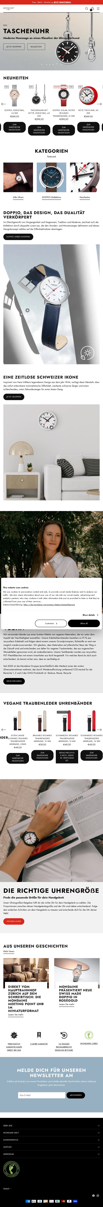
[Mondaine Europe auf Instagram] (98, 1196)
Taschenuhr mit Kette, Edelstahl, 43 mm (39, 113)
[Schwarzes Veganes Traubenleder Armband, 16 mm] (67, 721)
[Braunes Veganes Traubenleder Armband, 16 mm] (42, 721)
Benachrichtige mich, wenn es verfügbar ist (67, 756)
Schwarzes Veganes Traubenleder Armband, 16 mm (67, 738)
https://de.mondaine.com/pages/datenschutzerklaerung (49, 604)
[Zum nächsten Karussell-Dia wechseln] (61, 64)
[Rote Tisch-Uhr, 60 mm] (88, 95)
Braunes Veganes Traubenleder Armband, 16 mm (42, 738)
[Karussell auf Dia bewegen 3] (53, 64)
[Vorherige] (10, 2)
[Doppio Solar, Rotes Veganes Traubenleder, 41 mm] (64, 95)
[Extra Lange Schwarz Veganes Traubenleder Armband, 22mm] (18, 721)
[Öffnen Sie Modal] (27, 310)
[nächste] (93, 2)
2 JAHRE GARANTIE (39, 1043)
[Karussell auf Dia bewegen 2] (50, 64)
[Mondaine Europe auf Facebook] (93, 1196)
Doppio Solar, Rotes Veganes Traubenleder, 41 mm (64, 113)
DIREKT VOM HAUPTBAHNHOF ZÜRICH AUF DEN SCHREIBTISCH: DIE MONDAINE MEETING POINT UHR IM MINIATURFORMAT (26, 998)
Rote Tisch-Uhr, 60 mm (88, 112)
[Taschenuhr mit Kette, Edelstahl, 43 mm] (39, 95)
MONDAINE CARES (89, 1043)
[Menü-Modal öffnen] (98, 8)
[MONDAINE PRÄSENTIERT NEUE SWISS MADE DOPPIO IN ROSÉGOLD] (77, 973)
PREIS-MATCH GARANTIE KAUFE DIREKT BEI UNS (14, 1047)
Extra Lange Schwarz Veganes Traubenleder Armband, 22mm (18, 739)
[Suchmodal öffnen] (86, 8)
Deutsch (6, 1188)
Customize (49, 623)
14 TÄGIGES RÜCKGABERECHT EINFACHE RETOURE (64, 1047)
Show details (89, 615)
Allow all (84, 623)
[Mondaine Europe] (8, 8)
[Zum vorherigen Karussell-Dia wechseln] (42, 64)
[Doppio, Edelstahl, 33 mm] (14, 95)
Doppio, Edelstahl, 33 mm (15, 112)
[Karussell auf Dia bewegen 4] (56, 64)
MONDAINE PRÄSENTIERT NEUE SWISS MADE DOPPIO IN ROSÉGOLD (75, 993)
